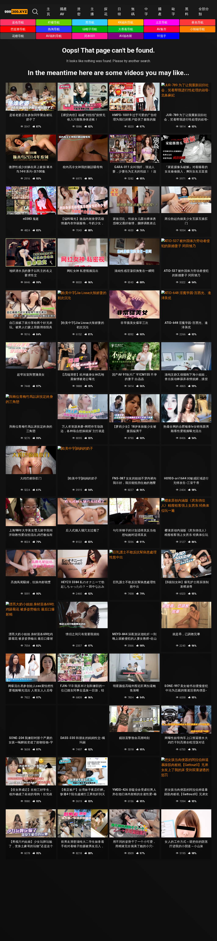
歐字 (173, 11)
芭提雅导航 (18, 29)
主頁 (48, 11)
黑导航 (89, 22)
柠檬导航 (54, 22)
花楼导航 (18, 36)
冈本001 (89, 36)
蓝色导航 (18, 22)
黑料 (186, 11)
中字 (146, 11)
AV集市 (162, 29)
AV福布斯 (125, 36)
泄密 (79, 11)
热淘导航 (54, 29)
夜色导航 (197, 22)
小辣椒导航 (197, 29)
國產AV (63, 11)
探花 (105, 11)
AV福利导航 (54, 36)
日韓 (119, 11)
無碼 (133, 11)
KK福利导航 (125, 22)
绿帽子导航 (89, 29)
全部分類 (204, 11)
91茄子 (161, 36)
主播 (92, 11)
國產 (159, 11)
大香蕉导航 (125, 29)
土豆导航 (162, 22)
